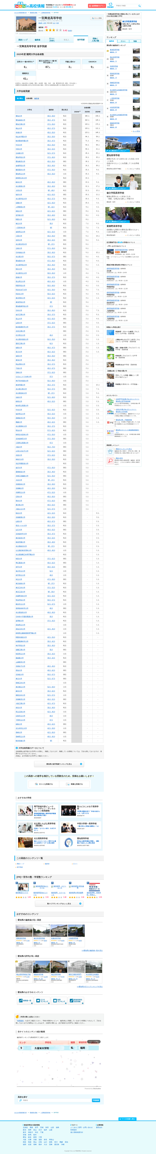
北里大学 (19, 455)
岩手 (36, 1127)
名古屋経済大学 (21, 546)
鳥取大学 (19, 211)
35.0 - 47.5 (51, 120)
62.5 (51, 343)
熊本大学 (19, 501)
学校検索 (96, 1100)
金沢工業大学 (20, 314)
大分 (45, 1144)
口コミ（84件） (52, 39)
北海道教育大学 (21, 439)
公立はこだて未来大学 (24, 376)
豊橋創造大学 (20, 472)
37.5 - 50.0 (51, 439)
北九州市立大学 (21, 728)
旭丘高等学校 (56, 974)
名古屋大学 (20, 256)
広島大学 (19, 496)
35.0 (51, 223)
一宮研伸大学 (20, 228)
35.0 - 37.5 (51, 277)
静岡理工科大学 (21, 178)
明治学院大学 (20, 600)
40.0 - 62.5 (51, 505)
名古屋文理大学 (21, 244)
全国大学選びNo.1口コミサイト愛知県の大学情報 (126, 411)
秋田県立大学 (20, 654)
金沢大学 (19, 468)
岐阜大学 (19, 182)
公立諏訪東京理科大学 (24, 550)
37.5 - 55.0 (51, 124)
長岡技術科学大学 (22, 608)
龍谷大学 (19, 513)
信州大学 (19, 240)
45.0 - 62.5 (51, 240)
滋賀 (40, 1139)
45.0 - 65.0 (51, 182)
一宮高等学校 (114, 98)
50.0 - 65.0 (51, 273)
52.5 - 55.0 (51, 476)
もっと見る (136, 131)
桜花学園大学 (20, 542)
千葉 (41, 1132)
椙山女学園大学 (21, 137)
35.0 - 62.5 (51, 691)
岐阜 (29, 1137)
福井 (45, 1130)
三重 (40, 1137)
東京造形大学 (20, 538)
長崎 (35, 1144)
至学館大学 (20, 215)
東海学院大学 (20, 302)
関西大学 (19, 219)
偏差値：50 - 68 (38, 978)
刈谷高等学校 (114, 107)
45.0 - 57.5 (51, 128)
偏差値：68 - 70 (90, 978)
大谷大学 (19, 480)
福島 (57, 1127)
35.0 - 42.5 (51, 641)
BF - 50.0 (51, 592)
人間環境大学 (20, 207)
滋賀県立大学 (20, 232)
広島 (40, 1142)
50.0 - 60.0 (51, 285)
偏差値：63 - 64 (73, 978)
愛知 (24, 1137)
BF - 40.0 (51, 190)
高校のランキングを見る (124, 449)
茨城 (24, 1135)
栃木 (35, 1135)
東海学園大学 (20, 385)
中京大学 (19, 145)
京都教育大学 (20, 699)
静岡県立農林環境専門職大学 (26, 633)
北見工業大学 (20, 331)
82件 (97, 976)
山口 (45, 1142)
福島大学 (19, 348)
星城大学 (19, 277)
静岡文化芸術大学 (22, 434)
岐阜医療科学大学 (22, 327)
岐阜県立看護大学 (22, 405)
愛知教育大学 (20, 161)
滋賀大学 (19, 356)
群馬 (29, 1135)
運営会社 (99, 1127)
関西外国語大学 (21, 637)
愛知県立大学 (20, 174)
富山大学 (19, 319)
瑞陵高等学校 (38, 974)
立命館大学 (20, 153)
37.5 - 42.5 (51, 621)
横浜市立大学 (20, 604)
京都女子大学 (20, 666)
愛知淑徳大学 (20, 120)
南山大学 (19, 128)
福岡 (24, 1144)
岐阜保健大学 (20, 741)
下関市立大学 (20, 720)
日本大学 (19, 310)
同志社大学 (20, 294)
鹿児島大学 (20, 505)
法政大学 (19, 397)
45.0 (51, 335)
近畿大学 (19, 203)
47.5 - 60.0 (51, 579)
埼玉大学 (19, 579)
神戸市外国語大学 (22, 381)
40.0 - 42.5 (51, 281)
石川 (40, 1130)
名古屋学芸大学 (21, 199)
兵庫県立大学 (20, 492)
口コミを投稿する (46, 784)
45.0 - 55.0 (51, 132)
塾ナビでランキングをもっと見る (59, 904)
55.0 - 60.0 (51, 381)
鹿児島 (56, 1144)
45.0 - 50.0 (51, 517)
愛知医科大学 (20, 261)
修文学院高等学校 (129, 21)
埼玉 (36, 1132)
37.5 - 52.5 (51, 587)
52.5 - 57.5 (51, 153)
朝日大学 (19, 269)
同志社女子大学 (21, 290)
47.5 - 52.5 (51, 492)
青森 (31, 1127)
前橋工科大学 (20, 683)
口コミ (75, 864)
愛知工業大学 (20, 124)
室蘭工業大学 (20, 650)
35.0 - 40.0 (51, 215)
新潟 (24, 1130)
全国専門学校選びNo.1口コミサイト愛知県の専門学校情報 (127, 400)
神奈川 (30, 1132)
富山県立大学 (20, 281)
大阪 (24, 1139)
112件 (45, 976)
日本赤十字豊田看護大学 (24, 616)
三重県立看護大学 (22, 443)
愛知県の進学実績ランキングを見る (59, 764)
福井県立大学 (20, 414)
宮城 (41, 1127)
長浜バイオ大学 (21, 525)
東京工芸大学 (20, 592)
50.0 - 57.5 (51, 600)
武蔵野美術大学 (21, 596)
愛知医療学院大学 (22, 306)
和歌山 (51, 1139)
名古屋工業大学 (21, 389)
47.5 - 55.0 (51, 434)
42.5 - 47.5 (51, 703)
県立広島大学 (20, 712)
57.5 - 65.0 (51, 248)
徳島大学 (19, 724)
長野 (29, 1130)
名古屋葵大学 (20, 186)
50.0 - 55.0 (51, 339)
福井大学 (19, 194)
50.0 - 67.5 (51, 256)
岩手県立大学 (20, 575)
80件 (45, 940)
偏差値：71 (113, 61)
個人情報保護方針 (76, 1132)
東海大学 (19, 360)
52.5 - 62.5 (51, 410)
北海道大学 (20, 674)
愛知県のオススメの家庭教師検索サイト (127, 431)
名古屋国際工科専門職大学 (25, 554)
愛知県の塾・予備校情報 (124, 420)
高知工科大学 (20, 629)
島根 (29, 1142)
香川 (56, 1142)
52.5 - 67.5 (51, 509)
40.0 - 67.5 (51, 521)
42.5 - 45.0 (51, 629)
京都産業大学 (20, 517)
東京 (24, 1132)
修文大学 (19, 223)
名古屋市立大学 (21, 273)
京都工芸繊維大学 (22, 476)
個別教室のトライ (22, 893)
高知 (66, 1142)
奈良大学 (19, 707)
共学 (57, 23)
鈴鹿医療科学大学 (22, 641)
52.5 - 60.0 (51, 219)
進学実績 (81, 40)
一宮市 (44, 23)
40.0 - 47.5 (51, 348)
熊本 (40, 1144)
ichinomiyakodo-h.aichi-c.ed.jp (27, 33)
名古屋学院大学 (21, 265)
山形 (52, 1127)
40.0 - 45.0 (51, 550)
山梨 (50, 1130)
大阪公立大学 (20, 509)
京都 (35, 1139)
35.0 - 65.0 (51, 310)
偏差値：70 (113, 77)
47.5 (51, 443)
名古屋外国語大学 (22, 339)
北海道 (25, 1127)
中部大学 (19, 149)
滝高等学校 (114, 66)
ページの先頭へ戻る (128, 1119)
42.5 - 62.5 (51, 194)
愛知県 (40, 23)
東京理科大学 (20, 298)
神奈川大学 (20, 459)
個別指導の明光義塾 (76, 893)
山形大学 (19, 323)
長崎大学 (19, 732)
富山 (35, 1130)
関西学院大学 (20, 285)
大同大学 (19, 190)
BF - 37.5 (51, 244)
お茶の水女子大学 (22, 451)
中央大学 (19, 410)
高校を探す (119, 458)
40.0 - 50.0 (51, 116)
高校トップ (23, 40)
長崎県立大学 (20, 736)
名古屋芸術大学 (21, 393)
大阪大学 (19, 447)
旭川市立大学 (20, 571)
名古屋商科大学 (21, 426)
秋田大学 (19, 559)
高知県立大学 (20, 625)
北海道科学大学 (21, 534)
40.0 (51, 575)
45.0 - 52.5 (51, 401)
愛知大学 (19, 116)
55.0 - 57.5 (51, 389)
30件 (80, 976)
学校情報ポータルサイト (61, 5)
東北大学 (19, 679)
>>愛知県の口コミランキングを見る (90, 987)
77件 (28, 940)
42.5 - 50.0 (51, 290)
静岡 (35, 1137)
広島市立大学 (20, 716)
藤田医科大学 (20, 170)
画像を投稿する (77, 784)
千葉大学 (19, 368)
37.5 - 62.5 (51, 323)
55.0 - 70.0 (51, 447)
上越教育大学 (20, 662)
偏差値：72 (113, 52)
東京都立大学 (20, 687)
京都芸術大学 (20, 484)
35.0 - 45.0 (51, 165)
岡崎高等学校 (114, 83)
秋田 (47, 1127)
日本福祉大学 (20, 252)
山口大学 (19, 530)
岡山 (35, 1142)
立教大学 (19, 248)
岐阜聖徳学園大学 (22, 141)
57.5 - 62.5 (51, 430)
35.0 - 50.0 (51, 137)
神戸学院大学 (20, 645)
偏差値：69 (113, 102)
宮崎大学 (19, 372)
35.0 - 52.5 (51, 149)
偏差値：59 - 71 (55, 978)
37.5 (51, 306)
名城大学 (19, 132)
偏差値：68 (113, 109)
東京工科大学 (20, 587)
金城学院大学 (20, 165)
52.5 (51, 571)
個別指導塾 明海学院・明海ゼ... (94, 894)
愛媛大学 (19, 422)
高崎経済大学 (20, 418)
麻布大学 (19, 691)
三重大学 (19, 236)
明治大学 (19, 430)
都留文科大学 (20, 695)
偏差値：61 (37, 942)
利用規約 (20, 1021)
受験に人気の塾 (95, 39)
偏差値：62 (19, 942)
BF (51, 228)
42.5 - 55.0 (51, 637)
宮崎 (50, 1144)
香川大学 (19, 352)
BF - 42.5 (51, 207)
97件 (62, 976)
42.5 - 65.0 (51, 203)
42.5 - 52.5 (51, 232)
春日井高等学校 (39, 938)
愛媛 (61, 1142)
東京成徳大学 (20, 583)
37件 (28, 976)
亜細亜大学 (20, 658)
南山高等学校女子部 (23, 974)
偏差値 (37, 40)
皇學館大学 (20, 621)
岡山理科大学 (20, 364)
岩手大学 (19, 567)
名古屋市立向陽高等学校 (94, 974)
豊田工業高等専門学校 (76, 974)
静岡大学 (19, 401)
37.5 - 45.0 (51, 157)
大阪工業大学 (20, 703)
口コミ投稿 (98, 18)
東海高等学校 (114, 50)
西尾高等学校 (21, 938)
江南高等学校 (73, 938)
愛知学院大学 (20, 157)
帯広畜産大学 (20, 563)
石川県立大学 (20, 335)
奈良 (45, 1139)
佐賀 (29, 1144)
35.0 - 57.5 (51, 364)
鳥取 (24, 1142)
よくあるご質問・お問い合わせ (81, 1127)
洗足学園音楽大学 (22, 463)
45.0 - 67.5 (51, 368)
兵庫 (29, 1139)
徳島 (50, 1142)
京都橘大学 (20, 488)
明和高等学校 (114, 73)
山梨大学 (19, 521)
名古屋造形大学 (21, 612)
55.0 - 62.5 (51, 294)
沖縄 (62, 1144)
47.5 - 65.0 (51, 170)
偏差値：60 (72, 942)
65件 (62, 940)
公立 (54, 23)
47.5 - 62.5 (51, 501)
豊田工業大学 (20, 343)
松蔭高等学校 (56, 938)
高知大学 (19, 670)
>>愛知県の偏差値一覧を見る (92, 950)
